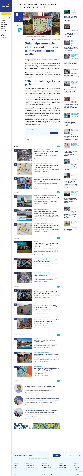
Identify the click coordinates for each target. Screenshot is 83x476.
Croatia (19, 17)
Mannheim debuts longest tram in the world (71, 76)
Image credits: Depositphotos (68, 474)
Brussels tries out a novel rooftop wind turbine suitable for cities (46, 198)
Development (28, 469)
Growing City (4, 24)
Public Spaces (76, 467)
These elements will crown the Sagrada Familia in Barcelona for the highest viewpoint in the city (71, 184)
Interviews (3, 37)
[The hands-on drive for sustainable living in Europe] (24, 343)
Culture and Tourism (62, 465)
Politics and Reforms (30, 467)
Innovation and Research (46, 467)
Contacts (15, 469)
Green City (3, 28)
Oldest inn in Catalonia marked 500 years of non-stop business (47, 306)
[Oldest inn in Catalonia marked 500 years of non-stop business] (24, 309)
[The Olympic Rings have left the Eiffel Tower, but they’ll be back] (24, 263)
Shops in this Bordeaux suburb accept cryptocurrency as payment (46, 166)
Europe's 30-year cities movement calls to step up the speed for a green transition (46, 244)
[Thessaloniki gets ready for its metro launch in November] (24, 155)
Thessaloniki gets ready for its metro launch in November (46, 152)
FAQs (26, 474)
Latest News (3, 20)
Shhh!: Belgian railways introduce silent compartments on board (71, 137)
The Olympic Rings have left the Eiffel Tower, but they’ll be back (46, 260)
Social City (3, 30)
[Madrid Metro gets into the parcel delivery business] (67, 209)
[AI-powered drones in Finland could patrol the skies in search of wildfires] (67, 193)
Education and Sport (63, 467)
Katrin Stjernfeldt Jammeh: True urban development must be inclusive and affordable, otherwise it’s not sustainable (42, 399)
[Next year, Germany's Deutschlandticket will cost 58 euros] (24, 183)
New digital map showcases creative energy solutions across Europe (45, 212)
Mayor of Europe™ (3, 34)
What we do (16, 465)
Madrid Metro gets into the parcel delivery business (70, 216)
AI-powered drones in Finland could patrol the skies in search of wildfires (71, 200)
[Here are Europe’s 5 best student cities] (67, 223)
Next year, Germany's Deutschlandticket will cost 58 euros (47, 180)
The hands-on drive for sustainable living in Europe (45, 341)
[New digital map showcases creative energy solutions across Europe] (24, 215)
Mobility (75, 465)
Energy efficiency (77, 469)
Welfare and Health (18, 20)
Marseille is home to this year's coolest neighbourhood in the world (46, 320)
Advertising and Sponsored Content (54, 474)
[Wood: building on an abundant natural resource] (24, 357)
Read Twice (3, 32)
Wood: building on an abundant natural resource (46, 355)
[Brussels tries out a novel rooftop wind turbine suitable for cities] (24, 201)
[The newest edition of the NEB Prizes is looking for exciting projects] (24, 371)
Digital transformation (46, 465)
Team (15, 467)
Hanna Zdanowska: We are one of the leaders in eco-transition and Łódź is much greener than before (40, 387)
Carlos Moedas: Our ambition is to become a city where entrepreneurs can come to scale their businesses (41, 411)
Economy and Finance (30, 465)
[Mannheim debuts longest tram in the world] (67, 71)
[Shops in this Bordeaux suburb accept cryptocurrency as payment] (24, 169)
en (15, 150)
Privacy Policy (42, 474)
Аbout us (3, 22)
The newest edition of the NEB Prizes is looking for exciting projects (46, 369)
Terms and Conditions (33, 474)
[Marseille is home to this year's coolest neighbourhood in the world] (24, 323)
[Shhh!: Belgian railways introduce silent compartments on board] (67, 131)
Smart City (3, 26)
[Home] (14, 5)
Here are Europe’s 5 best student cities (71, 230)
